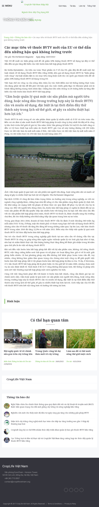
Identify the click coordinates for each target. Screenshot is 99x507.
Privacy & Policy (70, 504)
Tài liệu (73, 6)
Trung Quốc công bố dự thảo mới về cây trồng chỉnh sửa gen (48, 354)
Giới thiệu (63, 6)
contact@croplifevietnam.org (17, 482)
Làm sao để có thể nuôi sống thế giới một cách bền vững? (78, 354)
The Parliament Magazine (22, 57)
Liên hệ (82, 6)
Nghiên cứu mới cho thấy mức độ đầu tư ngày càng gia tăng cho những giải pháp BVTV (50, 413)
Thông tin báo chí (18, 361)
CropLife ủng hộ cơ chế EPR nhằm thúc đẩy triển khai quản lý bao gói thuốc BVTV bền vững (52, 430)
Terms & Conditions (55, 504)
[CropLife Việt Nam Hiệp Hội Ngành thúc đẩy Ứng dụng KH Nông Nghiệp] (35, 12)
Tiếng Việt (91, 6)
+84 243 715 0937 (12, 478)
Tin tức (28, 361)
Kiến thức (8, 361)
